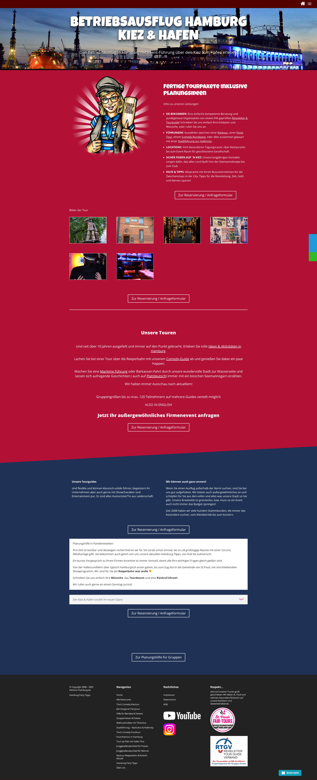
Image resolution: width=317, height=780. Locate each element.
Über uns (120, 767)
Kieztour (223, 132)
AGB (165, 704)
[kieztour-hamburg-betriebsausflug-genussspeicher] (135, 242)
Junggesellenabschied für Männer (132, 750)
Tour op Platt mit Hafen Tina (130, 741)
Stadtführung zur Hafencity (195, 141)
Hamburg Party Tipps (79, 695)
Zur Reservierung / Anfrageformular (205, 195)
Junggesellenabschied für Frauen (132, 746)
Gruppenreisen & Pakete (128, 718)
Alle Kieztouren (123, 699)
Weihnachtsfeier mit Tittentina (131, 722)
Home (119, 694)
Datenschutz (169, 699)
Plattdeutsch (156, 376)
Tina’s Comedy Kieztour (127, 704)
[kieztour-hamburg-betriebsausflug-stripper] (88, 278)
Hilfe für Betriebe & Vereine (129, 713)
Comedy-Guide (177, 359)
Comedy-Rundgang (194, 137)
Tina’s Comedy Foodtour (128, 732)
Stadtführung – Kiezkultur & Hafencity (135, 727)
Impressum (169, 694)
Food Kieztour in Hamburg (129, 736)
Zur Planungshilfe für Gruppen (158, 657)
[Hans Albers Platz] (88, 242)
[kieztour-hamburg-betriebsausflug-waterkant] (182, 242)
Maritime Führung (113, 371)
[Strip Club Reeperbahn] (135, 278)
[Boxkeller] (229, 242)
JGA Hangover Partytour (128, 708)
